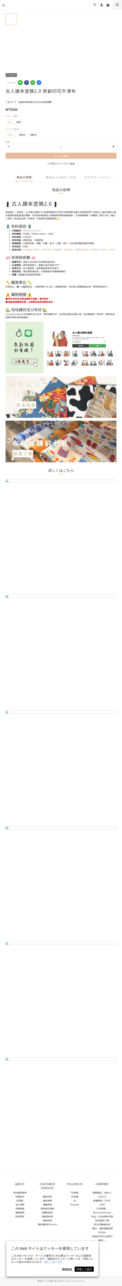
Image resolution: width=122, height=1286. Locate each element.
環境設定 (67, 1269)
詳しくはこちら (54, 1262)
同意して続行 (84, 1269)
